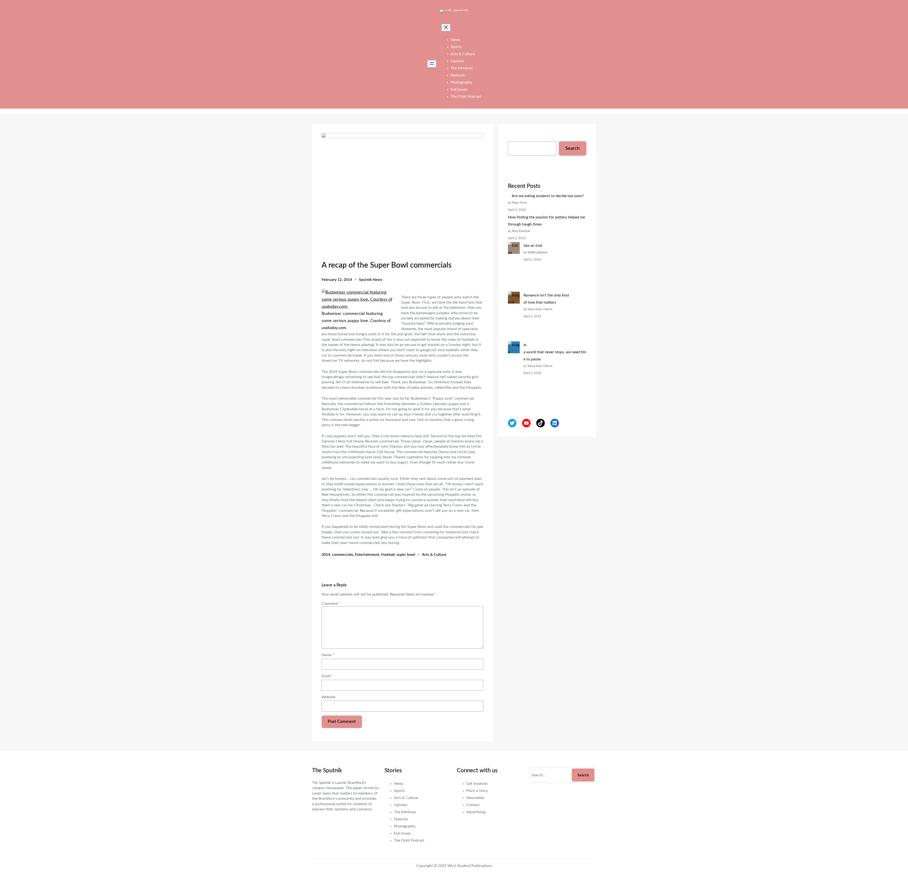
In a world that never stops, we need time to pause (555, 352)
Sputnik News (370, 280)
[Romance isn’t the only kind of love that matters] (514, 316)
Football (388, 555)
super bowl (406, 555)
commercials (342, 555)
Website (328, 697)
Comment (331, 603)
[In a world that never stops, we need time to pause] (514, 373)
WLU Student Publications (469, 866)
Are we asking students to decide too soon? (548, 196)
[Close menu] (446, 27)
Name (328, 655)
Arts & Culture (434, 555)
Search (572, 148)
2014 (326, 555)
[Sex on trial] (514, 267)
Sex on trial (533, 245)
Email (327, 676)
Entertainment (367, 555)
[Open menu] (432, 64)
